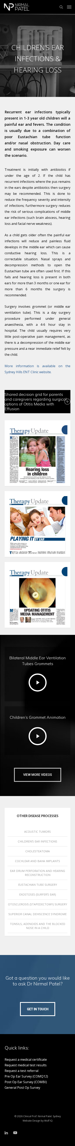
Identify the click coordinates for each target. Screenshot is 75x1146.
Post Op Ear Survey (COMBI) (26, 1082)
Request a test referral (21, 1071)
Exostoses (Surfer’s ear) (37, 894)
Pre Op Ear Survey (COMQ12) (26, 1076)
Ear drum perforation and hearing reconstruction (37, 873)
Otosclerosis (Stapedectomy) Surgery (37, 904)
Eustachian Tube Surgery (37, 885)
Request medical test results (26, 1065)
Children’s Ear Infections (37, 841)
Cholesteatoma (37, 851)
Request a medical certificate (26, 1060)
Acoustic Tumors (37, 831)
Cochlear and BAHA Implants (37, 861)
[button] (69, 7)
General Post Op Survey (22, 1088)
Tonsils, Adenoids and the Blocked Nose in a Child (37, 926)
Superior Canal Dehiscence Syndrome (37, 914)
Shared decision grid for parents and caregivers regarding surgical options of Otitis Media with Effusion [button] (36, 401)
